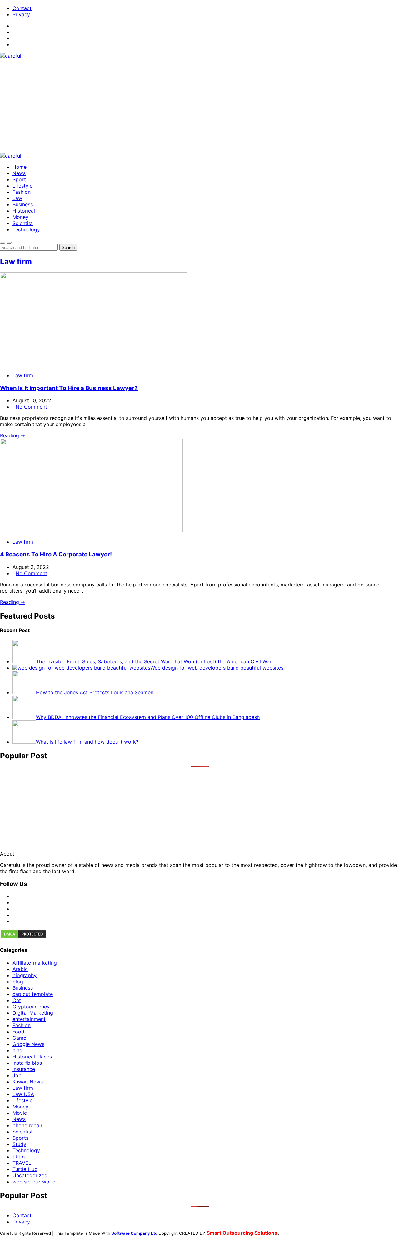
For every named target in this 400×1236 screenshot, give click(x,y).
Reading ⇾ (12, 435)
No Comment (31, 407)
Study (19, 1144)
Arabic (20, 969)
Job (17, 1075)
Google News (28, 1044)
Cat (16, 1000)
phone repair (27, 1125)
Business (22, 204)
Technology (26, 229)
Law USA (23, 1094)
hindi (18, 1050)
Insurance (23, 1069)
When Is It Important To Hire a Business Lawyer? (69, 388)
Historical (23, 211)
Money (20, 217)
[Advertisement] (200, 105)
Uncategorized (30, 1175)
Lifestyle (22, 186)
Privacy (21, 14)
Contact (22, 8)
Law (17, 198)
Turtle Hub (25, 1169)
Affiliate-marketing (34, 963)
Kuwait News (27, 1081)
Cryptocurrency (31, 1006)
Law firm (16, 261)
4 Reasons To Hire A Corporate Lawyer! (56, 554)
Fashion (21, 192)
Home (19, 167)
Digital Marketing (32, 1013)
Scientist (22, 223)
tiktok (19, 1156)
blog (17, 981)
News (19, 173)
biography (24, 975)
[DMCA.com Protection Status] (23, 937)
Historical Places (32, 1056)
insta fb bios (27, 1063)
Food (18, 1031)
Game (19, 1038)
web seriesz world (34, 1181)
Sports (20, 1138)
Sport (19, 179)
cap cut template (32, 994)
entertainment (29, 1019)
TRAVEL (21, 1163)
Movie (19, 1113)
